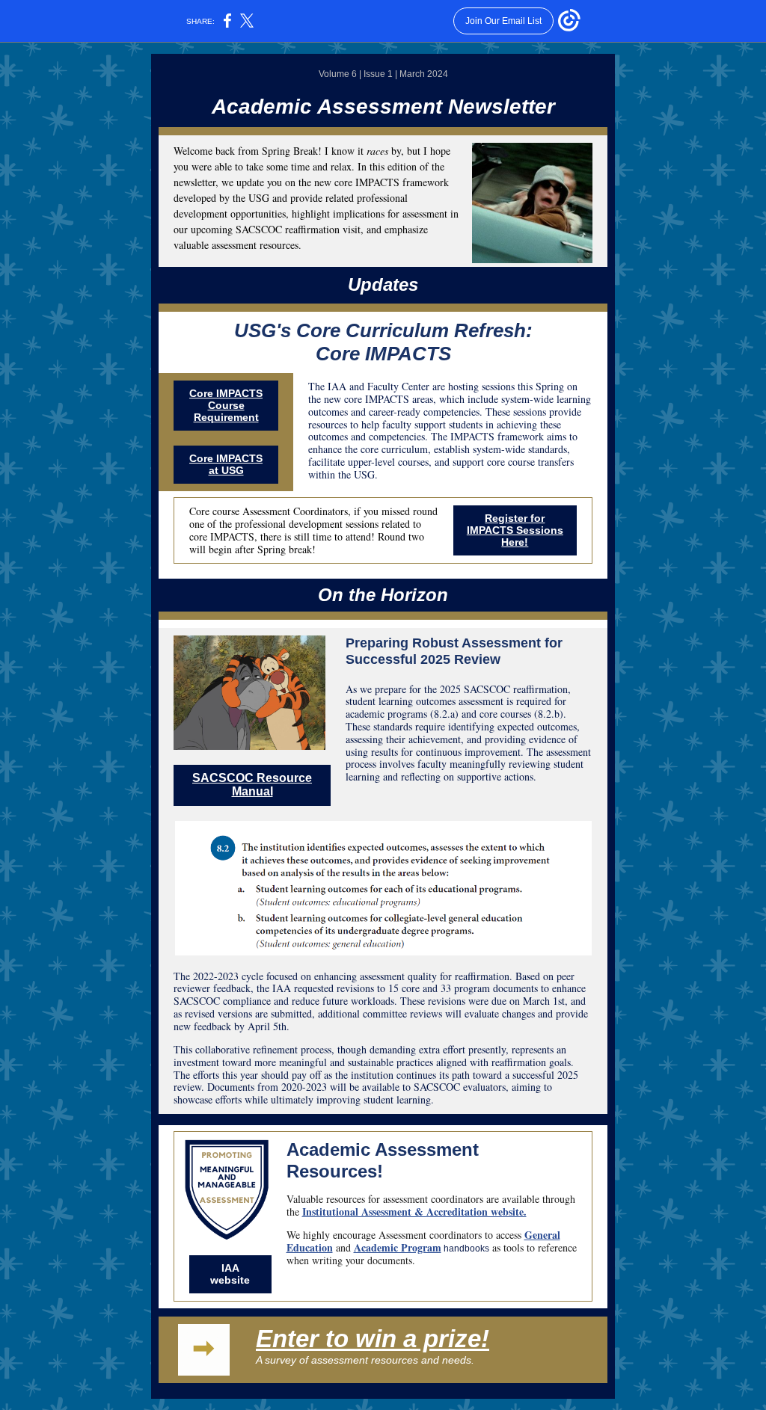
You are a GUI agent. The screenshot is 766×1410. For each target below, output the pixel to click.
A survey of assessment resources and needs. (365, 1360)
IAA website (230, 1274)
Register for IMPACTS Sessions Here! (515, 530)
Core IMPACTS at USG (226, 464)
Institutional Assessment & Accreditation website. (414, 1211)
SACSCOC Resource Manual (252, 785)
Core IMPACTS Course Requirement (226, 405)
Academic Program (397, 1247)
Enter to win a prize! (372, 1338)
